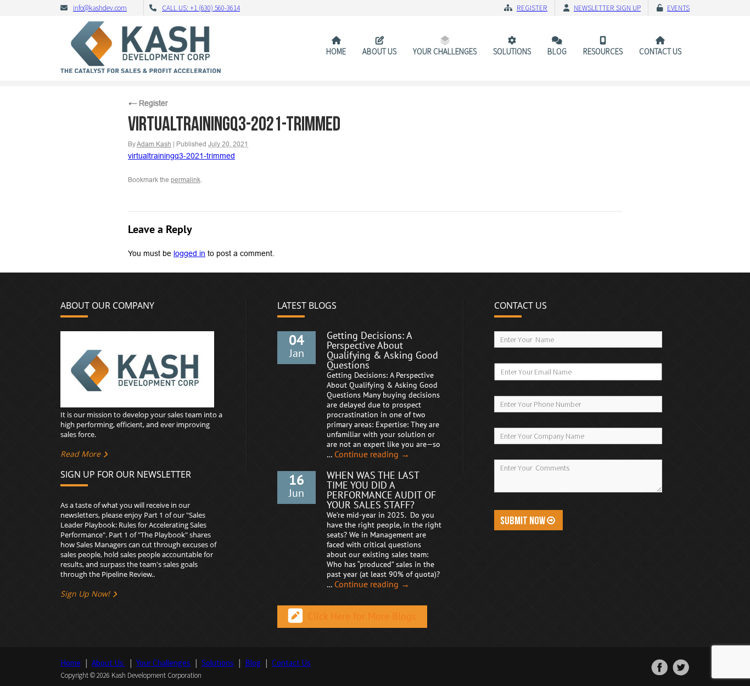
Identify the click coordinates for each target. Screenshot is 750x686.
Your (445, 51)
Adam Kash (154, 144)
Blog (557, 51)
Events (678, 8)
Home (336, 51)
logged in (189, 253)
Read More (80, 454)
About (379, 51)
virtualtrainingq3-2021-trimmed (181, 155)
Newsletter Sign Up (607, 8)
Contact (660, 51)
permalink (185, 180)
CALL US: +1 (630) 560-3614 (201, 8)
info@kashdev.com (100, 8)
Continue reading (372, 455)
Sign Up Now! (85, 593)
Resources (603, 51)
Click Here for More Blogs (362, 616)
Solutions (512, 51)
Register (532, 8)
